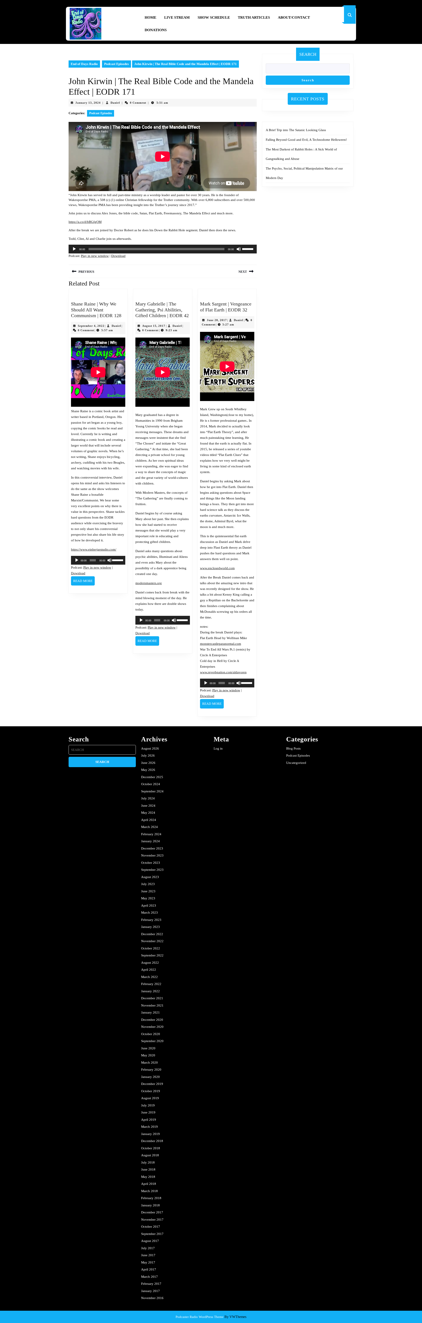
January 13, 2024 (88, 102)
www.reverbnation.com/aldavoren (223, 672)
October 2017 (150, 1226)
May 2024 (148, 812)
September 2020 (152, 1041)
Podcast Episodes (116, 64)
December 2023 (152, 848)
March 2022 (149, 977)
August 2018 (150, 1155)
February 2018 (151, 1198)
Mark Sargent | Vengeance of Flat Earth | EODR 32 (225, 306)
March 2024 (149, 827)
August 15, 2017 (153, 325)
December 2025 (152, 777)
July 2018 (148, 1162)
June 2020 (148, 1048)
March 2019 (149, 1126)
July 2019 (148, 1105)
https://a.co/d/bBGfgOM (85, 222)
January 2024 (150, 841)
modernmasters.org (148, 583)
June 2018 (148, 1169)
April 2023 (148, 905)
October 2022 (150, 948)
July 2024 (148, 798)
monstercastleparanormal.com (220, 643)
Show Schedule (214, 17)
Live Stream (177, 17)
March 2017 (149, 1276)
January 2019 (150, 1134)
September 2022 (152, 955)
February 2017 (151, 1283)
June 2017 (148, 1255)
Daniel (115, 102)
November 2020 (152, 1026)
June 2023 (148, 891)
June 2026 (148, 763)
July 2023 (148, 884)
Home (150, 17)
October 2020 (150, 1034)
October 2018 (150, 1148)
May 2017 (148, 1262)
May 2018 (148, 1176)
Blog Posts (293, 748)
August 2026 (150, 748)
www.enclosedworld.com (217, 568)
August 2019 (150, 1098)
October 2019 (150, 1091)
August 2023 (150, 877)
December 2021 (152, 998)
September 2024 (152, 791)
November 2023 (152, 855)
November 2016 (152, 1298)
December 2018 (152, 1141)
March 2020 (149, 1062)
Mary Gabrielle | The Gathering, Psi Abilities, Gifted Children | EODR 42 (162, 309)
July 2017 (148, 1248)
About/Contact (294, 17)
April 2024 (148, 820)
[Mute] (238, 249)
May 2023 (148, 898)
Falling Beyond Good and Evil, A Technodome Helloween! (306, 139)
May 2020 (148, 1055)
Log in (218, 748)
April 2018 (148, 1184)
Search (307, 54)
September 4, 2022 (91, 325)
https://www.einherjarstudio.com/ (93, 549)
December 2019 (152, 1084)
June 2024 (148, 805)
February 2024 (151, 834)
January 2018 (150, 1205)
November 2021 (152, 1005)
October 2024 (150, 784)
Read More (84, 582)
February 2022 (151, 984)
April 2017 (148, 1269)
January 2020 (150, 1077)
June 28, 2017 (217, 320)
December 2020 (152, 1019)
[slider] (248, 249)
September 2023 (152, 869)
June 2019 (148, 1112)
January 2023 (150, 927)
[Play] (74, 249)
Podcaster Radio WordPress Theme (200, 1317)
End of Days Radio (84, 64)
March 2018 (149, 1191)
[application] (163, 249)
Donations (156, 30)
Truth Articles (254, 17)
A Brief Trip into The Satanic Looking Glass (296, 130)
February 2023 (151, 920)
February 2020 (151, 1069)
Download (118, 256)
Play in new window (95, 256)
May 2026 (148, 770)
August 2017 (150, 1241)
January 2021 (150, 1012)
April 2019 (148, 1119)
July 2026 (148, 755)
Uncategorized (296, 763)
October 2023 (150, 862)
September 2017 (152, 1234)
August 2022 (150, 962)
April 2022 (148, 969)
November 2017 (152, 1219)
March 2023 (149, 912)
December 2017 (152, 1212)
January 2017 (150, 1291)
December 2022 (152, 934)
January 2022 (150, 991)
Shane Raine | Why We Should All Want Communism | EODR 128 (96, 309)
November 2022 (152, 941)
